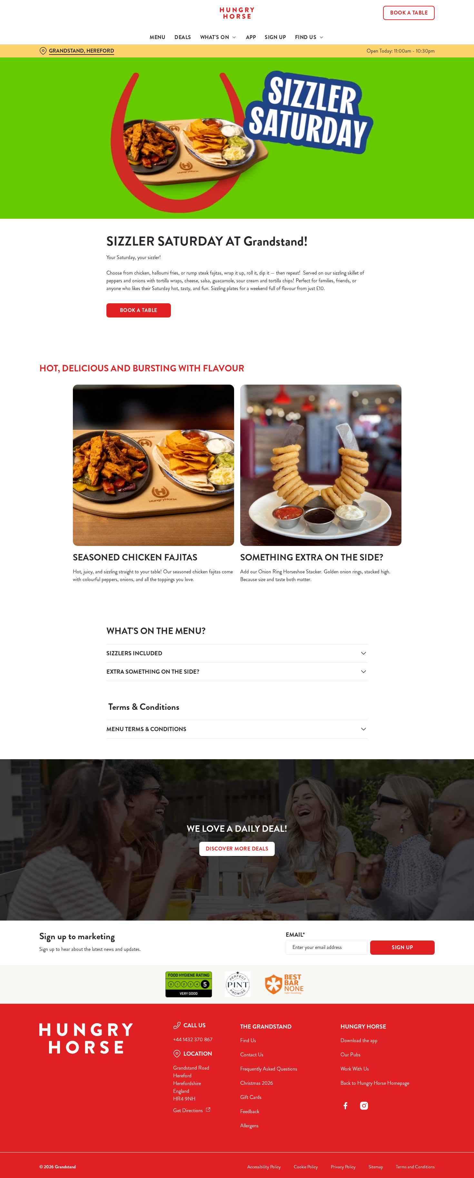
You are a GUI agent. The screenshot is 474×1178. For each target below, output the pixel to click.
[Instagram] (364, 1106)
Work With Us (355, 1068)
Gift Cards (251, 1097)
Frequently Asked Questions (268, 1068)
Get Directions (188, 1110)
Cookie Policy (306, 1167)
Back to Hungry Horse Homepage (375, 1083)
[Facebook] (345, 1106)
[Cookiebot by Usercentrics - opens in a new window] (42, 68)
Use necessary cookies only (420, 38)
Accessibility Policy (264, 1167)
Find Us (248, 1040)
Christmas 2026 (256, 1083)
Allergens (249, 1125)
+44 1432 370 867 (192, 1039)
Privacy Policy (343, 1167)
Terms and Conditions (415, 1167)
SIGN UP (402, 947)
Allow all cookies (420, 17)
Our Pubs (350, 1054)
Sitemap (376, 1167)
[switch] (185, 68)
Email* (295, 935)
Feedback (249, 1111)
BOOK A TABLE (138, 310)
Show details (336, 68)
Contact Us (251, 1054)
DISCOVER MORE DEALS (237, 848)
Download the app (359, 1040)
